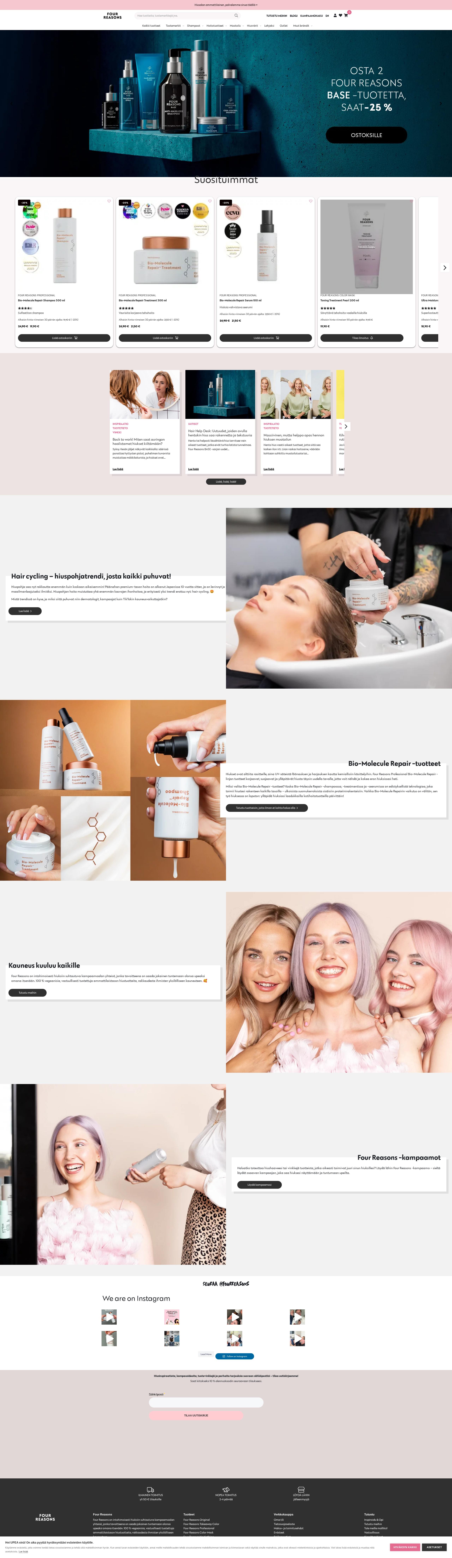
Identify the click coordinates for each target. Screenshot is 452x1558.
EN (327, 15)
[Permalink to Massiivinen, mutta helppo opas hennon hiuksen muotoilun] (296, 394)
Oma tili (279, 1519)
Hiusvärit (252, 25)
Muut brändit (301, 25)
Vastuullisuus (371, 1532)
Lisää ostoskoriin (62, 338)
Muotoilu (235, 25)
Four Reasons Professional (198, 1528)
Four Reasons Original (196, 1519)
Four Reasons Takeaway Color (201, 1524)
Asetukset (434, 1547)
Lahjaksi (269, 25)
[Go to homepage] (112, 15)
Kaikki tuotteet (151, 25)
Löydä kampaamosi (260, 1184)
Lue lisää (24, 611)
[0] (346, 15)
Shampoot (193, 25)
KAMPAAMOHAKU (311, 15)
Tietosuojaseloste (284, 1524)
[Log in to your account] (335, 15)
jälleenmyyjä (301, 1499)
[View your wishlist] (340, 16)
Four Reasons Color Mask (198, 1532)
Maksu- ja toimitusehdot (289, 1528)
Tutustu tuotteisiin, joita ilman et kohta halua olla (265, 808)
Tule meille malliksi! (376, 1528)
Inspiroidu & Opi (373, 1519)
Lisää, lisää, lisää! (226, 481)
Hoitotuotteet (215, 25)
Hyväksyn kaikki (405, 1547)
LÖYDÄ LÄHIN (301, 1495)
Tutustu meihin (27, 992)
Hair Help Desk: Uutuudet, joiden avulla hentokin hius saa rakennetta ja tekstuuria (220, 433)
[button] (11, 103)
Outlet (284, 25)
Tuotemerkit (173, 25)
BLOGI (294, 15)
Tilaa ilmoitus (360, 338)
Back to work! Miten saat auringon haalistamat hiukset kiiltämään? (139, 441)
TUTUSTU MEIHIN (276, 15)
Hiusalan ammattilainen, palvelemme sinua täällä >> (226, 5)
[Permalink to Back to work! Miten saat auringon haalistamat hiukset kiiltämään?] (145, 394)
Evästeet (279, 1532)
